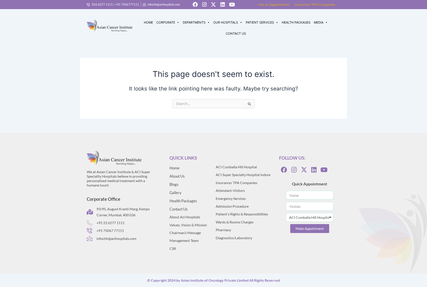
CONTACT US (236, 33)
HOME (148, 22)
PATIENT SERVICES (260, 22)
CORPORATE (165, 22)
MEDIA (318, 22)
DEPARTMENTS (194, 22)
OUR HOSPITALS (225, 22)
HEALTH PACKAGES (296, 22)
